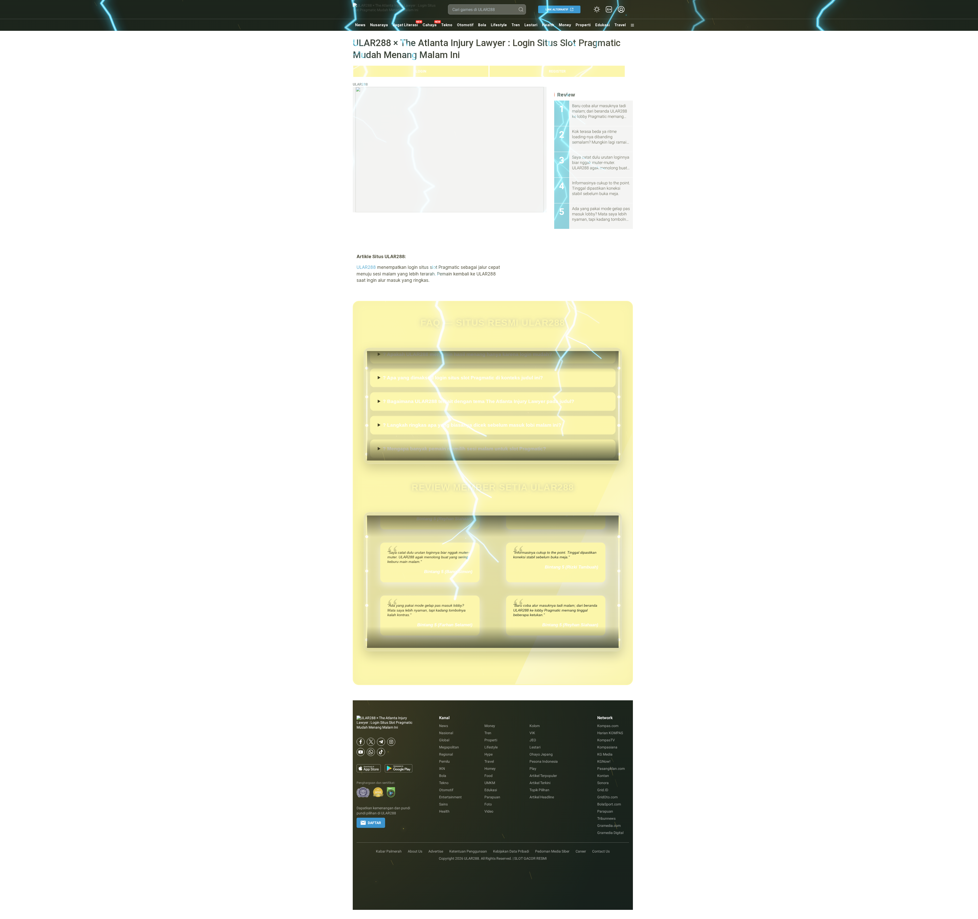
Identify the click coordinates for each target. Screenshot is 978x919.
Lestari (531, 27)
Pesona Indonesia (543, 761)
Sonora (603, 783)
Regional (446, 754)
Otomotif (465, 25)
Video (488, 811)
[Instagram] (391, 742)
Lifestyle (499, 25)
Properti (583, 25)
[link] (609, 9)
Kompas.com (607, 726)
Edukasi (602, 25)
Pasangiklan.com (611, 769)
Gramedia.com (609, 826)
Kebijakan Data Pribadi (511, 851)
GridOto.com (607, 797)
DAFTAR (374, 823)
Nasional (446, 733)
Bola (482, 25)
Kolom (534, 726)
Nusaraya (379, 25)
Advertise (435, 851)
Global (444, 740)
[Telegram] (381, 742)
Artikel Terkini (539, 783)
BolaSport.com (609, 804)
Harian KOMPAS (610, 733)
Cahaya (430, 25)
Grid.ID (602, 790)
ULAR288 (360, 84)
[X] (371, 742)
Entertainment (450, 797)
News (360, 25)
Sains (443, 804)
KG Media (605, 754)
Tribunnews (606, 818)
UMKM (489, 783)
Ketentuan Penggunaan (468, 851)
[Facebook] (361, 742)
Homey (490, 769)
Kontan (603, 776)
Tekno (446, 25)
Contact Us (601, 851)
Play (532, 769)
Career (581, 851)
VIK (532, 733)
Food (488, 776)
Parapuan (492, 797)
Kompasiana (607, 747)
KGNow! (603, 761)
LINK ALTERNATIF (557, 9)
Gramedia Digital (610, 833)
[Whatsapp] (371, 752)
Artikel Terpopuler (543, 776)
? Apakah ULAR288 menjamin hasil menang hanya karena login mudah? (467, 374)
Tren (515, 25)
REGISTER (557, 71)
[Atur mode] (597, 9)
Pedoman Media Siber (552, 851)
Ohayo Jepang (541, 754)
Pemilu (444, 761)
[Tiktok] (381, 752)
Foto (488, 804)
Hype (488, 754)
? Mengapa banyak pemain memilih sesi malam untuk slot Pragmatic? (464, 351)
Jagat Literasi (405, 25)
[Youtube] (361, 752)
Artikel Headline (541, 797)
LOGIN (421, 71)
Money (565, 25)
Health (548, 25)
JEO (532, 740)
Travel (620, 25)
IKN (442, 769)
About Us (415, 851)
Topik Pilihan (539, 790)
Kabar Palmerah (389, 851)
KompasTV (606, 740)
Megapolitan (449, 747)
